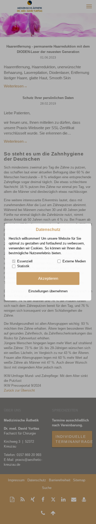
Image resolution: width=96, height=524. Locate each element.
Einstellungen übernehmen (48, 291)
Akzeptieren (48, 278)
